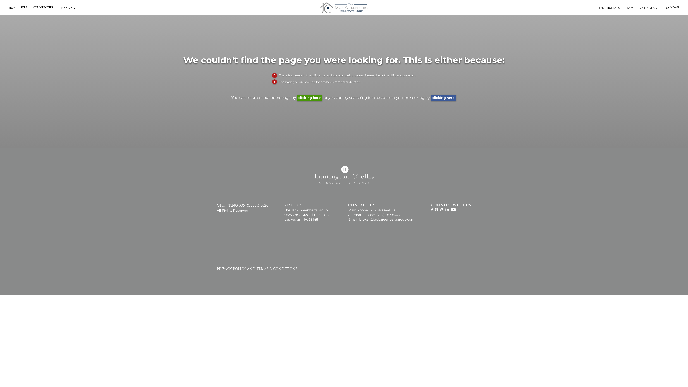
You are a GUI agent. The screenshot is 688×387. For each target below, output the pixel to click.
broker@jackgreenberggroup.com (386, 219)
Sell (24, 7)
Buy (12, 7)
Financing (67, 7)
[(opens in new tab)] (432, 210)
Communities (43, 7)
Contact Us (648, 7)
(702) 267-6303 (388, 215)
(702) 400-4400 (382, 210)
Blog (666, 7)
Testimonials (609, 7)
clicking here (309, 98)
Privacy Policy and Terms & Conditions (257, 269)
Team (629, 7)
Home (674, 7)
